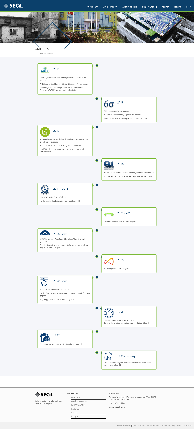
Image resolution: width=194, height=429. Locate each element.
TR (187, 6)
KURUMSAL (76, 397)
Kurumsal (91, 6)
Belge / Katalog (149, 6)
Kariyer (165, 6)
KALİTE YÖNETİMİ (78, 405)
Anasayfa (43, 53)
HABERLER (75, 409)
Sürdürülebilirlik (129, 6)
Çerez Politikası (138, 425)
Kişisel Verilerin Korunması (158, 425)
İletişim (177, 6)
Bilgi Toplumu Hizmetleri (182, 425)
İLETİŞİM (74, 416)
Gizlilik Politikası (124, 425)
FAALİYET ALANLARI (79, 401)
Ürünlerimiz (109, 6)
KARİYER (74, 412)
